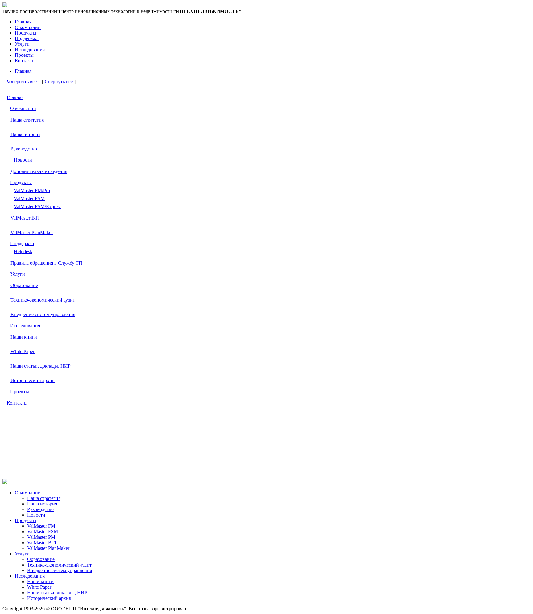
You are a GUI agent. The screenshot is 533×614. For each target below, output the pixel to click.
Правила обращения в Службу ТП (46, 263)
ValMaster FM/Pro (32, 190)
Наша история (25, 134)
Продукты (25, 32)
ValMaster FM (41, 526)
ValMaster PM (41, 537)
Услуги (22, 44)
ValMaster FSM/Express (37, 206)
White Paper (22, 351)
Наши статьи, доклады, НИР (40, 366)
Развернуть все (21, 81)
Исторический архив (32, 380)
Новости (23, 160)
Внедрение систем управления (42, 314)
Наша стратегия (27, 119)
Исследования (30, 49)
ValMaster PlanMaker (31, 232)
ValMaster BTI (24, 217)
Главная (23, 21)
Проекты (24, 55)
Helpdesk (23, 251)
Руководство (23, 148)
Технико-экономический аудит (42, 300)
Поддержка (27, 38)
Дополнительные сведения (38, 171)
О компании (28, 27)
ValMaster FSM (29, 198)
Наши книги (23, 337)
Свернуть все (59, 81)
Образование (24, 285)
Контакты (25, 60)
